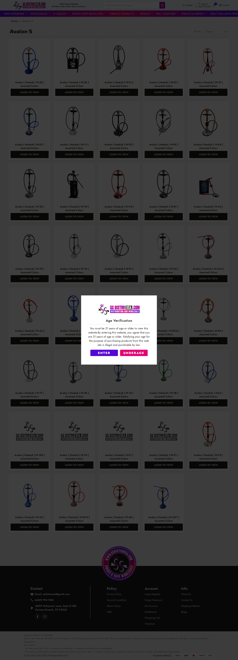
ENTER (104, 353)
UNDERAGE (133, 353)
